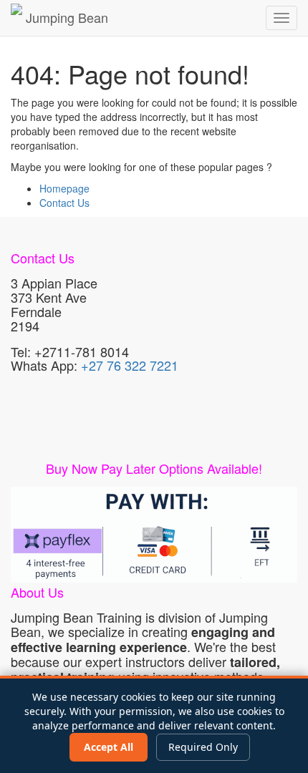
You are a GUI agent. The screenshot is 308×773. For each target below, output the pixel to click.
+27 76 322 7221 (129, 365)
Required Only (203, 747)
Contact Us (64, 202)
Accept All (108, 747)
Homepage (64, 188)
